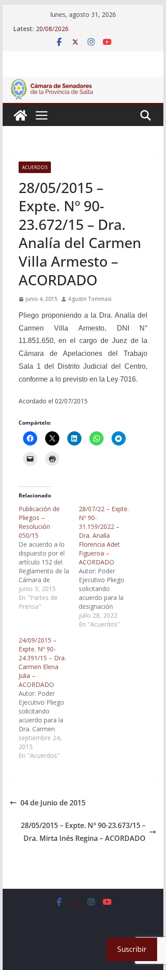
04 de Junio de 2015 (52, 803)
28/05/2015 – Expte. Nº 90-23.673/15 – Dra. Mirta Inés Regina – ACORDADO (83, 831)
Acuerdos (34, 167)
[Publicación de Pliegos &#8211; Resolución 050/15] (49, 558)
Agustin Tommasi (90, 299)
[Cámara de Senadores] (20, 115)
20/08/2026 (52, 28)
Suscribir (132, 949)
